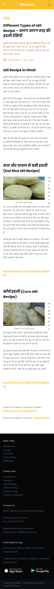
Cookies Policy (10, 487)
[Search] (4, 5)
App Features (10, 484)
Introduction (9, 446)
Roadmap (8, 460)
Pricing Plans (10, 457)
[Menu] (49, 4)
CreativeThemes (11, 585)
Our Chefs (8, 453)
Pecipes (7, 449)
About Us (8, 480)
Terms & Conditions (13, 494)
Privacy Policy (10, 491)
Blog (6, 18)
